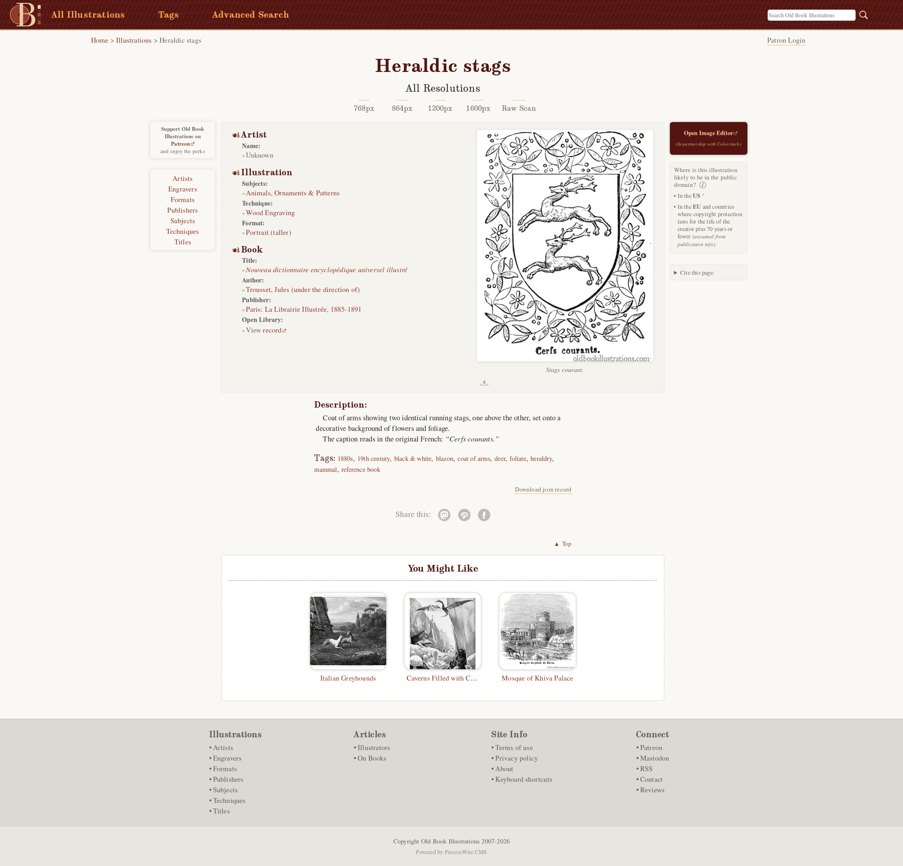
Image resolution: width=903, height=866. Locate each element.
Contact (651, 779)
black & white (413, 458)
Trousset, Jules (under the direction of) (303, 289)
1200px (440, 108)
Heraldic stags (180, 40)
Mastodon (654, 758)
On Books (372, 758)
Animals (258, 192)
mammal (325, 469)
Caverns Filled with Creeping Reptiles (462, 678)
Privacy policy (516, 758)
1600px (478, 108)
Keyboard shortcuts (523, 779)
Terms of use (514, 747)
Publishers (182, 210)
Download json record (543, 489)
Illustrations (134, 40)
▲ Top (562, 543)
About (504, 768)
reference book (360, 469)
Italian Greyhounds (348, 678)
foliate (518, 458)
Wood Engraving (270, 212)
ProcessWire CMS (466, 851)
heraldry (541, 458)
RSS (646, 768)
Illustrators (374, 747)
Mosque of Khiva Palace (537, 678)
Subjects (182, 220)
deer (500, 458)
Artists (182, 178)
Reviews (652, 789)
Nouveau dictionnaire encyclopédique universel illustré (326, 269)
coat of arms (473, 458)
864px (402, 108)
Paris (253, 309)
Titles (182, 241)
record (272, 330)
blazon (444, 458)
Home (100, 40)
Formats (183, 199)
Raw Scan (519, 108)
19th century (373, 458)
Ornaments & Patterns (307, 192)
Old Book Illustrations (450, 841)
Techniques (182, 231)
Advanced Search (250, 14)
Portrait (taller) (268, 232)
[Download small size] (484, 382)
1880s (345, 458)
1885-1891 (346, 309)
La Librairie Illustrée (296, 309)
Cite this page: (697, 272)
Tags (168, 14)
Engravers (182, 189)
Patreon (180, 143)
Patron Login (786, 40)
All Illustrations (88, 14)
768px (364, 108)
